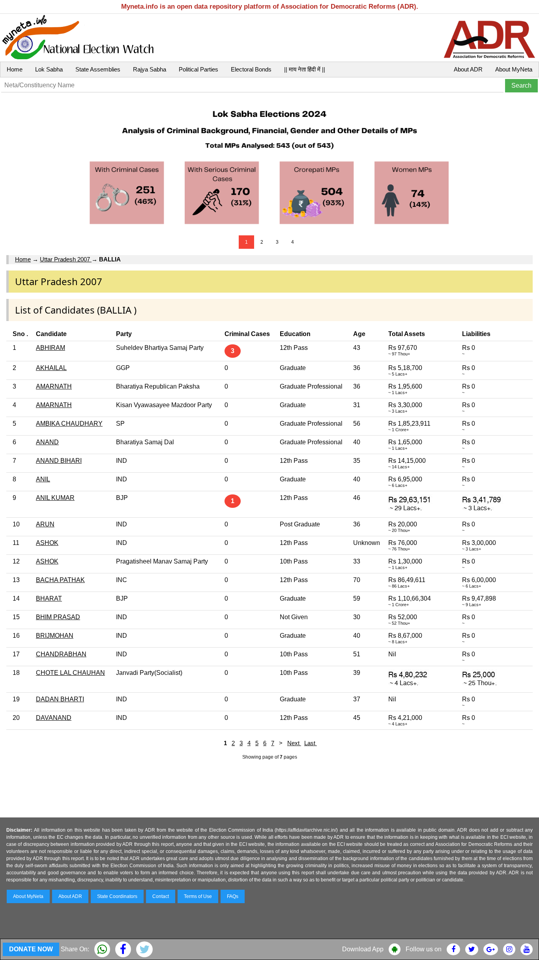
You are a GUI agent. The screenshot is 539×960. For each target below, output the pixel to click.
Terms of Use (198, 896)
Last (310, 743)
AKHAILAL (51, 367)
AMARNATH (54, 386)
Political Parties (198, 69)
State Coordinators (117, 896)
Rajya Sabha (149, 69)
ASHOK (47, 542)
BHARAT (49, 598)
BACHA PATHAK (60, 580)
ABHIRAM (50, 347)
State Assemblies (97, 69)
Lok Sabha (49, 69)
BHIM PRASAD (58, 617)
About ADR (468, 69)
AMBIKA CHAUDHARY (69, 423)
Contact (160, 896)
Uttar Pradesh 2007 (66, 259)
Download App (363, 949)
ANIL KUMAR (55, 497)
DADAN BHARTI (60, 699)
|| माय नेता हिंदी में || (304, 69)
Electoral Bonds (251, 69)
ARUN (45, 524)
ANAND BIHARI (59, 460)
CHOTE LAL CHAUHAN (70, 672)
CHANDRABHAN (61, 654)
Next (294, 743)
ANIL (43, 479)
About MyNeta (513, 69)
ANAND (47, 442)
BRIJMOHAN (54, 635)
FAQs (232, 896)
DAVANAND (53, 717)
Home (14, 69)
